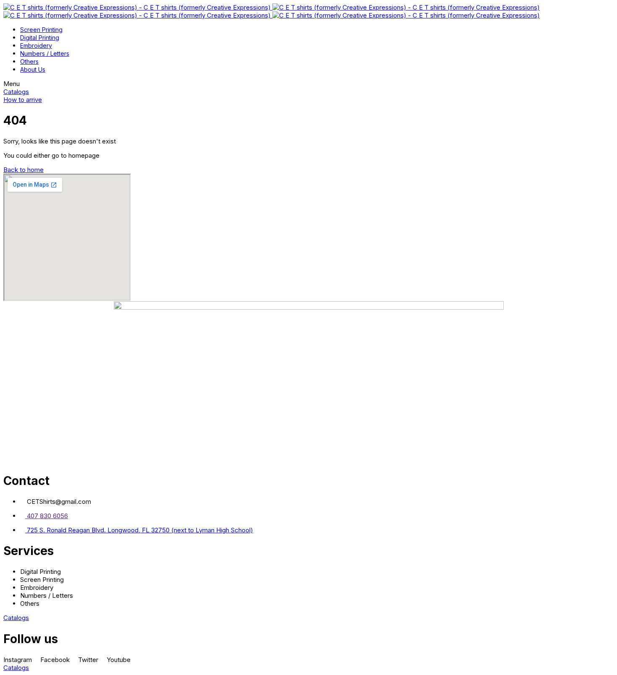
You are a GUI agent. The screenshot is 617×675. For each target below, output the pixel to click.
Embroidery (36, 45)
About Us (32, 69)
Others (29, 61)
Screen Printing (41, 29)
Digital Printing (39, 37)
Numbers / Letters (44, 53)
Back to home (23, 170)
